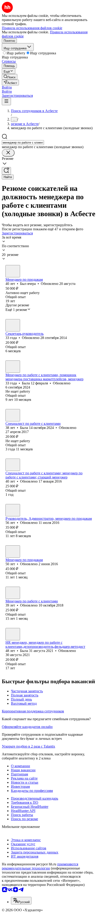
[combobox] (23, 142)
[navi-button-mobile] (6, 101)
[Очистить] (8, 153)
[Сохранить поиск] (6, 171)
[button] (7, 87)
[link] (9, 77)
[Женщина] (12, 325)
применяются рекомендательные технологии (40, 866)
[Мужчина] (12, 271)
